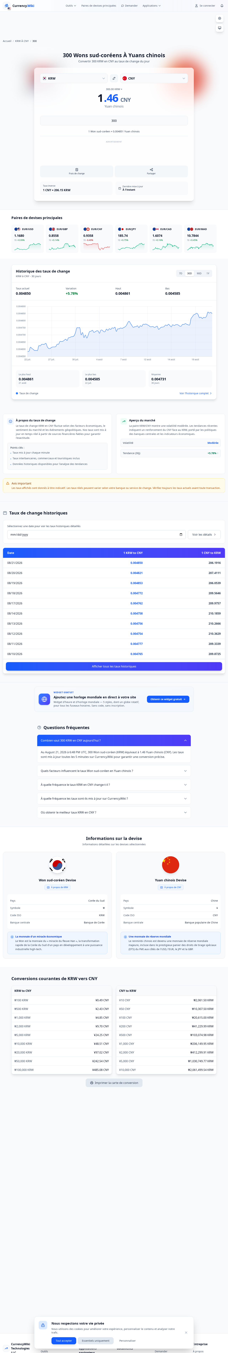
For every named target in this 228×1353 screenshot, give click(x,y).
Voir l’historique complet (194, 393)
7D (180, 273)
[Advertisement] (114, 24)
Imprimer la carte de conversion (116, 1083)
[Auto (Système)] (220, 28)
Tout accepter (64, 1340)
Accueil (7, 41)
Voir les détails (202, 535)
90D (199, 273)
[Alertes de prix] (222, 5)
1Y (207, 273)
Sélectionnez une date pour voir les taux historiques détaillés (44, 526)
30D (189, 273)
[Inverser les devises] (114, 78)
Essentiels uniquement (95, 1340)
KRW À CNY (22, 41)
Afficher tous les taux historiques (114, 666)
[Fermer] (186, 1332)
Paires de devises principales (98, 5)
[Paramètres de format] (220, 18)
